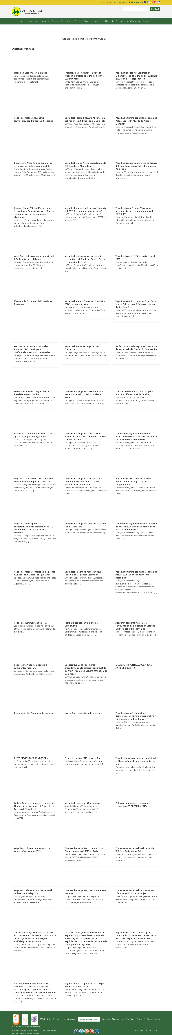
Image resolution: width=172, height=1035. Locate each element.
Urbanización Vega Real (120, 1019)
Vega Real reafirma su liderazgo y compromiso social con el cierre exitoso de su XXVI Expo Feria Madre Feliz (135, 935)
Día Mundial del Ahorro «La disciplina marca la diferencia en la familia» (134, 393)
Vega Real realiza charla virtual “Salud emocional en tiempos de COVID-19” (33, 480)
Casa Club (106, 1019)
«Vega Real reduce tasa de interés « (83, 713)
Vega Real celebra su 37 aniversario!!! (83, 803)
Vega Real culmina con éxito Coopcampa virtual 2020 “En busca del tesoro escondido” (136, 574)
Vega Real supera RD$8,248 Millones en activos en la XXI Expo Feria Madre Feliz (85, 119)
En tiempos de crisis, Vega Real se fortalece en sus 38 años (31, 393)
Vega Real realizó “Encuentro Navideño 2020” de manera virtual (85, 303)
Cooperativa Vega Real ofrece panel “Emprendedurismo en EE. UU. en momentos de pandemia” (83, 481)
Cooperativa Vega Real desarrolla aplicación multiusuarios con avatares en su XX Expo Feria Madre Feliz (136, 436)
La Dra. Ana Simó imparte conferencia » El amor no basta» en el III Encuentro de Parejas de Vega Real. (34, 806)
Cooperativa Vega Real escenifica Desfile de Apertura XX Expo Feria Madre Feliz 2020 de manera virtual (136, 526)
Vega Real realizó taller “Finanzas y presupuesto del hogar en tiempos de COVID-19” (134, 211)
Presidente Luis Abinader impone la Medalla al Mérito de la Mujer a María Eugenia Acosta (84, 75)
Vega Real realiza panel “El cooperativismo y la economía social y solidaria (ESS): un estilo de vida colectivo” (33, 528)
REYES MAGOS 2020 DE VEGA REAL (31, 758)
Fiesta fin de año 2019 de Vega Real (83, 758)
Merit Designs (155, 1030)
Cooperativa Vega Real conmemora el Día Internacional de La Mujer (134, 892)
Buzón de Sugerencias (89, 1019)
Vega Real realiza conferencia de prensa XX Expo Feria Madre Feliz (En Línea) (34, 573)
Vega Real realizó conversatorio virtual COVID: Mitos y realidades (34, 258)
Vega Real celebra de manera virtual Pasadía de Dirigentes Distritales (83, 573)
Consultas (120, 21)
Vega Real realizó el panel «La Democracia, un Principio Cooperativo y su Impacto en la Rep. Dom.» (135, 716)
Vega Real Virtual (133, 21)
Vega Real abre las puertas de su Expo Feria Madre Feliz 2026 (84, 985)
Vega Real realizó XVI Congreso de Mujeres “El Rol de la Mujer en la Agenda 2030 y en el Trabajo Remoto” (136, 75)
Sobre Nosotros (31, 21)
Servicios (55, 21)
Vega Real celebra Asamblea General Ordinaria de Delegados (33, 892)
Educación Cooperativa (84, 21)
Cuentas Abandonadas (32, 1026)
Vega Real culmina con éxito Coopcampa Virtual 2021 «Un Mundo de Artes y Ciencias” (136, 120)
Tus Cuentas (148, 1019)
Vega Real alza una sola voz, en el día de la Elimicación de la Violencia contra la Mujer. (136, 761)
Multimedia (109, 21)
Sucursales (45, 21)
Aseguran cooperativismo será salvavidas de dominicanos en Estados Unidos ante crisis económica (135, 625)
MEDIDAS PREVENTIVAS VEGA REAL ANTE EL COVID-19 (133, 666)
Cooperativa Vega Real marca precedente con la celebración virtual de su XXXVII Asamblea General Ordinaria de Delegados (86, 669)
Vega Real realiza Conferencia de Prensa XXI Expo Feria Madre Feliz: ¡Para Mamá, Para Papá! (136, 165)
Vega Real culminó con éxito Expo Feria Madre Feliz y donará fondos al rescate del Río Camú (135, 304)
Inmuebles (99, 21)
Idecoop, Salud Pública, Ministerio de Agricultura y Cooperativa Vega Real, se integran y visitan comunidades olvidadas (34, 212)
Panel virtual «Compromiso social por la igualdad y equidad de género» (34, 435)
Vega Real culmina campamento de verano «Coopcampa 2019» (32, 850)
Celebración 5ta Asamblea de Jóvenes (33, 713)
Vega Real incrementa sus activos (31, 622)
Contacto (146, 21)
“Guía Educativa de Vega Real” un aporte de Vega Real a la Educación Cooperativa (136, 348)
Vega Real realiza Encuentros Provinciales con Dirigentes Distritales (33, 119)
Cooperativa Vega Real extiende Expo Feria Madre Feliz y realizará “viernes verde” (84, 394)
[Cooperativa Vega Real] (27, 11)
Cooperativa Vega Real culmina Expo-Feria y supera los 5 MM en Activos (84, 850)
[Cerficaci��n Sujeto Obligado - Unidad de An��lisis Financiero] (58, 1019)
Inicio (22, 21)
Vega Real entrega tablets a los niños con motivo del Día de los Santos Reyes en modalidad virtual (85, 259)
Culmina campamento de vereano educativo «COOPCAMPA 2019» (132, 805)
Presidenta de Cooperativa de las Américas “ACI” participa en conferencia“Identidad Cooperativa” (32, 349)
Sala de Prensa (67, 21)
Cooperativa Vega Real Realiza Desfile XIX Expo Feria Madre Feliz (135, 850)
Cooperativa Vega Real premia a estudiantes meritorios (30, 666)
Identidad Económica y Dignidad (30, 72)
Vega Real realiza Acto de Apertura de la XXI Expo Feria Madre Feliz (85, 164)
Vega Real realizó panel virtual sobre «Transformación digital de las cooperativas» (134, 481)
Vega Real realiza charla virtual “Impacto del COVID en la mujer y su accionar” (85, 209)
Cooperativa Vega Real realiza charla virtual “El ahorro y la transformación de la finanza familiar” (85, 436)
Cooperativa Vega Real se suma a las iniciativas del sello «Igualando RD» (33, 164)
